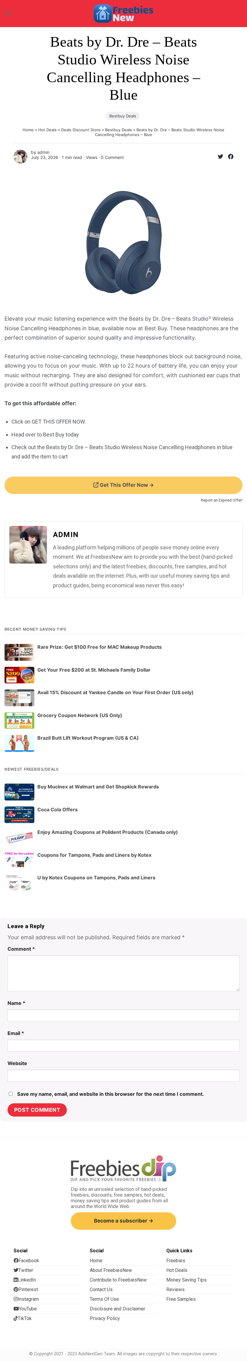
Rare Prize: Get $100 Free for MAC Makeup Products (99, 647)
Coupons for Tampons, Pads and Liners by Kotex (94, 855)
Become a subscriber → (123, 1221)
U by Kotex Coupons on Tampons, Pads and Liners (96, 878)
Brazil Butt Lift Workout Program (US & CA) (88, 738)
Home (28, 129)
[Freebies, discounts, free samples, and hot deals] (123, 13)
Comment (21, 949)
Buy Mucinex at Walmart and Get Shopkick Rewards (98, 787)
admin (43, 152)
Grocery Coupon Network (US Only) (79, 715)
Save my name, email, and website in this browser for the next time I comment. (110, 1094)
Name (16, 1003)
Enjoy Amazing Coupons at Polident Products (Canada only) (107, 832)
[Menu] (8, 13)
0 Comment (112, 157)
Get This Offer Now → (126, 485)
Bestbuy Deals (122, 115)
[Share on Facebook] (228, 157)
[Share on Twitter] (218, 157)
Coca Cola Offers (57, 809)
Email (16, 1033)
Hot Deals (47, 129)
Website (17, 1063)
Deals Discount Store (81, 129)
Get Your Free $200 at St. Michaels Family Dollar (94, 670)
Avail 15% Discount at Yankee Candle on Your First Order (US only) (115, 692)
